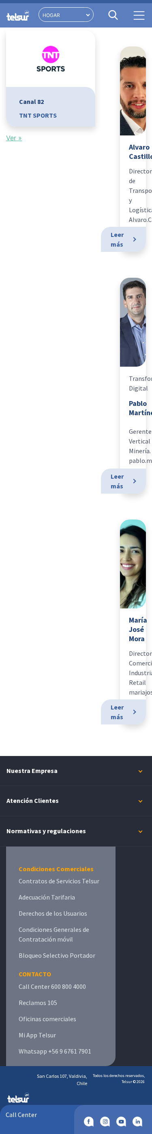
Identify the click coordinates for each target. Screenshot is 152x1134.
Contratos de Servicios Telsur (59, 881)
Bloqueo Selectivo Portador (57, 955)
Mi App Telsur (37, 1035)
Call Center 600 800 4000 (52, 986)
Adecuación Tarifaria (47, 897)
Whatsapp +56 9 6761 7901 (55, 1051)
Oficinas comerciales (47, 1019)
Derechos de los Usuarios (53, 913)
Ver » (14, 138)
